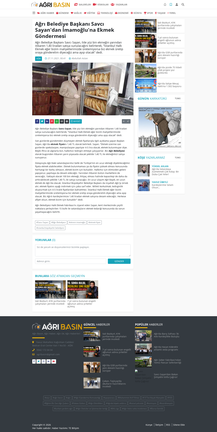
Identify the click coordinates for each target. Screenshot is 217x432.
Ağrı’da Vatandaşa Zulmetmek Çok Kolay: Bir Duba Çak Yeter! (165, 172)
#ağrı (68, 397)
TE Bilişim (74, 428)
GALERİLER (84, 4)
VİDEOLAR (102, 4)
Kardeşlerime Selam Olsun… (162, 186)
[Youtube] (53, 361)
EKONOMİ (123, 12)
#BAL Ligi (115, 408)
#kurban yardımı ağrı (63, 408)
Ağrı (38, 58)
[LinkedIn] (48, 361)
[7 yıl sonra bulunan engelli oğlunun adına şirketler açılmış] (82, 289)
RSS (168, 424)
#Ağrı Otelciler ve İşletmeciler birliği (91, 408)
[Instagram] (43, 361)
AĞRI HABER (47, 12)
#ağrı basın (58, 397)
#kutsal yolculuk (136, 403)
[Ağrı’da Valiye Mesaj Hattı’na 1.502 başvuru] (145, 85)
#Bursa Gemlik (156, 408)
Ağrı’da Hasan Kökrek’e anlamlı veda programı (166, 348)
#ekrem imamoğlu (77, 222)
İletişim (159, 424)
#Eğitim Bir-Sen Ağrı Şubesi (56, 403)
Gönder (119, 261)
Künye (149, 424)
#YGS (169, 397)
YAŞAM (161, 12)
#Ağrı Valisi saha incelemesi (134, 408)
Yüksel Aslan (160, 166)
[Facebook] (34, 361)
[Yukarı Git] (208, 424)
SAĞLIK (78, 12)
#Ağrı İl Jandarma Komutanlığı (87, 397)
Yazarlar (121, 4)
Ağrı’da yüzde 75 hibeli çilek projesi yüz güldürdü (170, 70)
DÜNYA (138, 12)
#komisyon (151, 403)
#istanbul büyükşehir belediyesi (50, 228)
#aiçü (47, 397)
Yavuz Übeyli (160, 182)
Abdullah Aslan (80, 58)
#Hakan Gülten (78, 403)
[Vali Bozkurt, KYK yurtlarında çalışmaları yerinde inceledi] (50, 289)
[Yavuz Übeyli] (145, 185)
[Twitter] (38, 361)
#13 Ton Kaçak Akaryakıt (153, 397)
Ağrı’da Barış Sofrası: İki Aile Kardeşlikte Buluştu (166, 335)
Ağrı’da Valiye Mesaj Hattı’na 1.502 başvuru (169, 85)
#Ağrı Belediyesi (58, 222)
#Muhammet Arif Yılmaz (128, 397)
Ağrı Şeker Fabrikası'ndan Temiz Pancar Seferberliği (167, 361)
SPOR (150, 12)
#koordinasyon (166, 403)
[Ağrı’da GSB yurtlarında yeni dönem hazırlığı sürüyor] (145, 56)
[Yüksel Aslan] (145, 170)
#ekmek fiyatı (94, 222)
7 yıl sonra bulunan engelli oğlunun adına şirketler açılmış (81, 304)
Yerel (172, 12)
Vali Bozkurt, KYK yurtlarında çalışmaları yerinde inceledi (50, 302)
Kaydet (77, 121)
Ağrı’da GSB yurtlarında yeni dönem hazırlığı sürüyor (170, 55)
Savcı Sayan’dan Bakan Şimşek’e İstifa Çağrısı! (166, 376)
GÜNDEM (64, 12)
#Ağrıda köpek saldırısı (116, 403)
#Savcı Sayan (42, 222)
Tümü (178, 98)
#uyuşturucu (109, 397)
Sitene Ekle (179, 424)
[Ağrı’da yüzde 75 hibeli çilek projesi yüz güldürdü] (145, 71)
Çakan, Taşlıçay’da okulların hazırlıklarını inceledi (114, 383)
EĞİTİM (91, 12)
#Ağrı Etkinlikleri (95, 403)
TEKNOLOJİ (107, 12)
